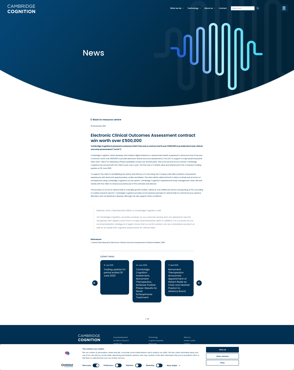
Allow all (222, 350)
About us (187, 337)
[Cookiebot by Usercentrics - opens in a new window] (67, 365)
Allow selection (222, 356)
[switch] (118, 365)
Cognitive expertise (156, 341)
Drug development (120, 337)
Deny (222, 363)
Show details (172, 365)
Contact (187, 344)
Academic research (121, 341)
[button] (182, 8)
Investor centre (189, 341)
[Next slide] (199, 283)
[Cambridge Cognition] (21, 9)
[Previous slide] (95, 283)
